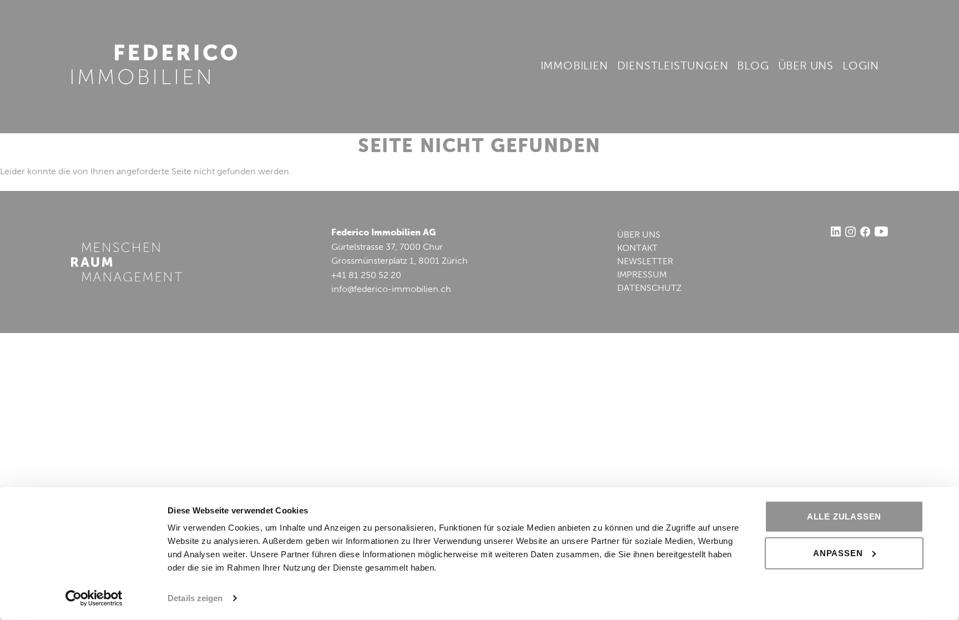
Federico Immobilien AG (154, 64)
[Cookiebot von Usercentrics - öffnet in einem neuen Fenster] (94, 598)
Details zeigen (195, 598)
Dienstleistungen (673, 66)
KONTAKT (637, 248)
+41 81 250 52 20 (366, 275)
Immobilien (574, 66)
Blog (753, 66)
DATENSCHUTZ (649, 288)
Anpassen (837, 552)
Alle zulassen (844, 516)
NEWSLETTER (645, 262)
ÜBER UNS (638, 235)
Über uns (806, 66)
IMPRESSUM (642, 275)
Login (860, 66)
